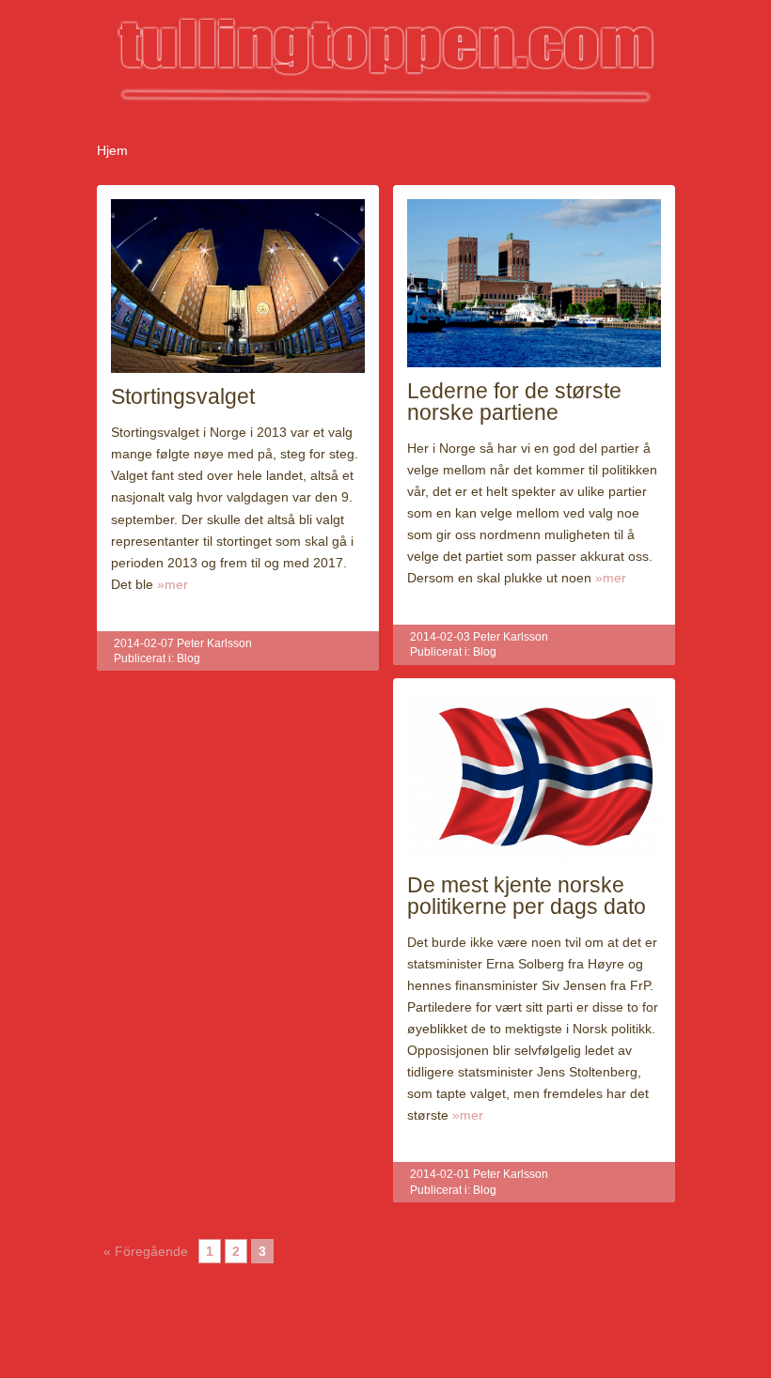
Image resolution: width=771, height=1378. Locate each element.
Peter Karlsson (214, 643)
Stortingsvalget (183, 396)
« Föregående (145, 1251)
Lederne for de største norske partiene (514, 402)
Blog (188, 658)
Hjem (112, 150)
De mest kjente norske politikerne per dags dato (526, 896)
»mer (172, 584)
